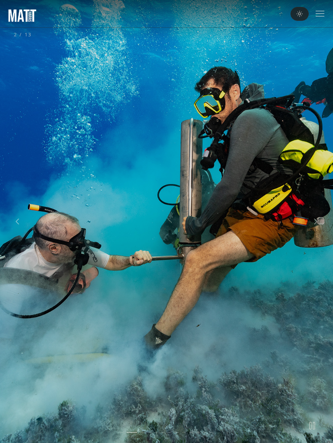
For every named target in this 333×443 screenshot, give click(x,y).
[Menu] (320, 13)
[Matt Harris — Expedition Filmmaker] (22, 15)
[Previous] (17, 221)
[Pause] (312, 426)
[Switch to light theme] (300, 14)
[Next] (315, 221)
